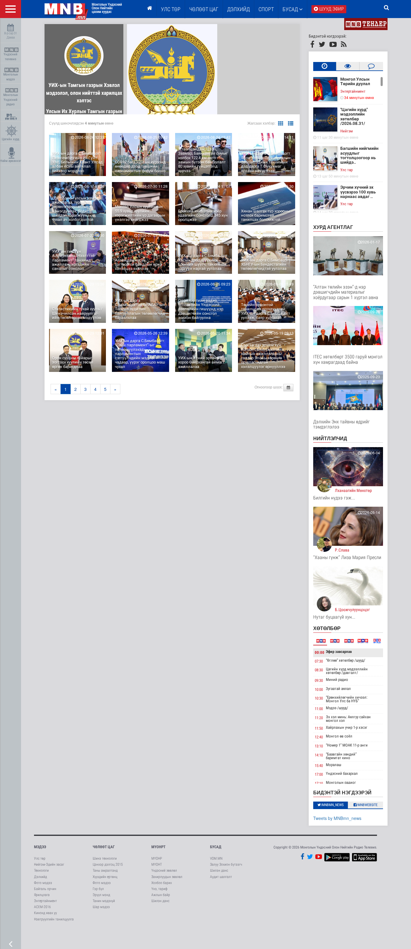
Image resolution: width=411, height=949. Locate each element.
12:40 (319, 737)
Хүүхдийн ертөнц (105, 877)
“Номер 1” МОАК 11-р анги (347, 745)
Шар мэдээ (101, 907)
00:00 (319, 652)
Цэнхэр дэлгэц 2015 (108, 864)
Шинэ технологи (105, 858)
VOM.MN (216, 858)
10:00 (319, 689)
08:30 (319, 670)
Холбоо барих (161, 883)
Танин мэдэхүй (104, 901)
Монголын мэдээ (10, 77)
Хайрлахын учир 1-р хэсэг (346, 727)
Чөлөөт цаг (104, 847)
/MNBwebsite (367, 805)
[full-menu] (10, 9)
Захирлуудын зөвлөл (166, 877)
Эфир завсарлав (339, 651)
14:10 (319, 755)
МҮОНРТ (158, 847)
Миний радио (337, 679)
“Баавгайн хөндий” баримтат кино (341, 756)
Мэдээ (40, 847)
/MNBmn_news (332, 805)
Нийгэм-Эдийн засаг (49, 864)
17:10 (319, 783)
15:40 (319, 765)
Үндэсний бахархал (342, 773)
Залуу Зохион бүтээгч (226, 864)
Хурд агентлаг (333, 227)
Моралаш (333, 764)
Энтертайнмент (353, 91)
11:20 (319, 718)
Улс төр (171, 9)
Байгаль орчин (45, 889)
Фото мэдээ (43, 883)
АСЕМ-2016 (42, 907)
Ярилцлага (42, 895)
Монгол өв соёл (339, 736)
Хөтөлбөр (327, 628)
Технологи (41, 870)
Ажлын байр (160, 895)
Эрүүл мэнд (101, 895)
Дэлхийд (238, 9)
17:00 (319, 774)
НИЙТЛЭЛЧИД (330, 438)
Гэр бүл (98, 889)
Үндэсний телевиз (10, 56)
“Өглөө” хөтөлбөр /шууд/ (345, 660)
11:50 (319, 728)
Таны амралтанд (105, 870)
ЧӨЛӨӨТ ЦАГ (203, 9)
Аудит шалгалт (221, 877)
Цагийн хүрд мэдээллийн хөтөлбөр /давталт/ (347, 671)
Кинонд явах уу (45, 913)
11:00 (319, 708)
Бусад (291, 9)
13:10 (319, 746)
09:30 (319, 680)
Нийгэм (346, 131)
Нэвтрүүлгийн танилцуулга (54, 919)
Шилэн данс (160, 901)
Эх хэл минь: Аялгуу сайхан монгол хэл (348, 719)
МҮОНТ (156, 864)
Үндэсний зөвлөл (164, 870)
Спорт (266, 9)
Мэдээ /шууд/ (337, 708)
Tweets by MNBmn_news (337, 818)
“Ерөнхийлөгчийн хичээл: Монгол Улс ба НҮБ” (346, 699)
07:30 (319, 661)
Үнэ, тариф (159, 889)
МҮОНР (156, 858)
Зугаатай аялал (338, 688)
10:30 (319, 698)
